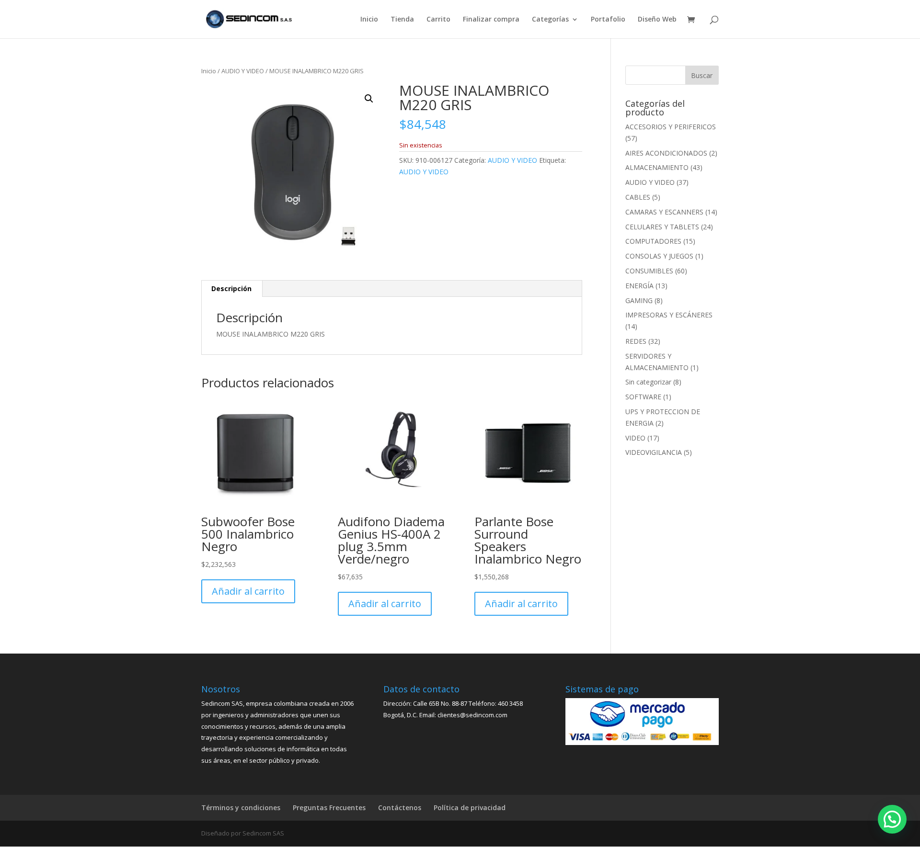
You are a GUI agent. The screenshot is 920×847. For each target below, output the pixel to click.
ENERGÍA (639, 285)
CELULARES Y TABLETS (662, 226)
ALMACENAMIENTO (657, 167)
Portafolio (608, 19)
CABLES (637, 197)
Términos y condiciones (240, 807)
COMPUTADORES (653, 241)
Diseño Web (657, 19)
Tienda (402, 19)
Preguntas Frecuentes (329, 807)
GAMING (639, 300)
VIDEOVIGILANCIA (653, 452)
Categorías (550, 19)
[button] (369, 98)
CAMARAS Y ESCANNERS (664, 211)
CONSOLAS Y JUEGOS (659, 255)
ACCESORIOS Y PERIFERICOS (670, 126)
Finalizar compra (491, 19)
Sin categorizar (648, 381)
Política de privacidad (470, 807)
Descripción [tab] (231, 288)
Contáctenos (399, 807)
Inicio (369, 19)
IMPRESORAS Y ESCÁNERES (669, 314)
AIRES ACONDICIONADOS (666, 153)
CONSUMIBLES (649, 270)
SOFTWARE (643, 396)
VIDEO (635, 437)
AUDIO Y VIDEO (242, 71)
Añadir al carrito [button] (248, 591)
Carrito (438, 19)
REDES (635, 341)
